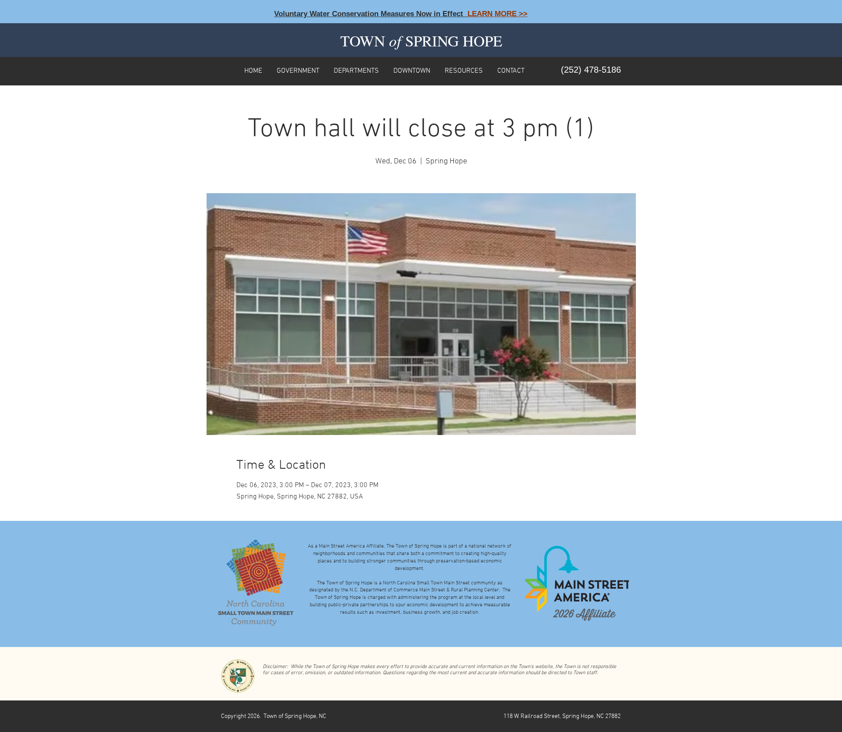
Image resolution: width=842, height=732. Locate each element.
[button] (297, 70)
